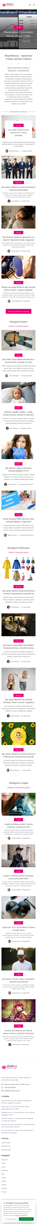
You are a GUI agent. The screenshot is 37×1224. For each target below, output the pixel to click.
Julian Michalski (6, 1150)
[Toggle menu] (34, 5)
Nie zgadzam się (11, 1219)
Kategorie (5, 1155)
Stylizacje (18, 125)
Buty (2, 1174)
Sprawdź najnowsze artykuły (18, 311)
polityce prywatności (21, 1215)
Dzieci (18, 355)
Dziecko (4, 1185)
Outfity (3, 1177)
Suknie (3, 1163)
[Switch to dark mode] (30, 5)
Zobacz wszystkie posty (19, 326)
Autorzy (4, 1138)
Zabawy (4, 1188)
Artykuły (5, 1096)
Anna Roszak (5, 1143)
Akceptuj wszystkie (26, 1219)
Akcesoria (4, 1160)
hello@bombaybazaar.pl (12, 1091)
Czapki (18, 819)
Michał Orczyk (5, 1146)
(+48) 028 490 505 (10, 1087)
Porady (18, 27)
